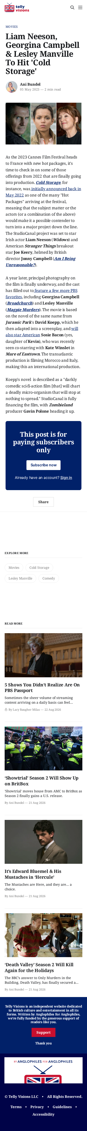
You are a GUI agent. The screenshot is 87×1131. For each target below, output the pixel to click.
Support (43, 1032)
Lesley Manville (20, 578)
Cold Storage (39, 567)
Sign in (66, 477)
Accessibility (43, 1114)
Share (43, 501)
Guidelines (62, 1106)
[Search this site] (72, 7)
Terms (16, 1106)
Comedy (48, 578)
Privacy (37, 1106)
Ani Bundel (30, 84)
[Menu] (80, 7)
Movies (12, 27)
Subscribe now (44, 465)
